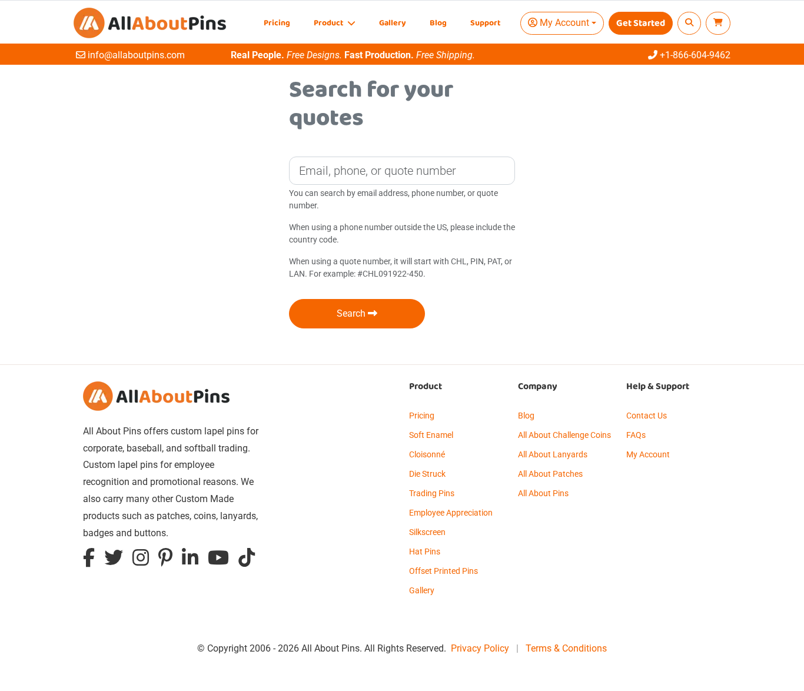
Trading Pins (431, 493)
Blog (438, 23)
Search (352, 313)
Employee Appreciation (451, 512)
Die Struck (427, 474)
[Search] (689, 23)
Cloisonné (427, 454)
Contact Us (646, 415)
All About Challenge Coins (564, 435)
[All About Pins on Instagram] (140, 560)
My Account (648, 454)
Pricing (277, 23)
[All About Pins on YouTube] (218, 560)
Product (329, 23)
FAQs (636, 435)
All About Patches (550, 474)
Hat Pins (424, 551)
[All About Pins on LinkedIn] (190, 560)
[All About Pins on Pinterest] (165, 560)
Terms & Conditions (566, 648)
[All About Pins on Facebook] (89, 560)
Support (485, 23)
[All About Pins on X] (113, 560)
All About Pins (543, 493)
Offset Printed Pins (443, 571)
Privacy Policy (480, 648)
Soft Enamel (431, 435)
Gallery (392, 23)
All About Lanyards (552, 454)
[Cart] (718, 23)
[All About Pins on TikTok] (246, 560)
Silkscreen (427, 532)
